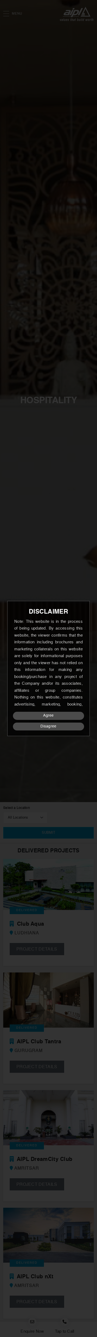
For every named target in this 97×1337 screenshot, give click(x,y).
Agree (48, 715)
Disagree (48, 726)
